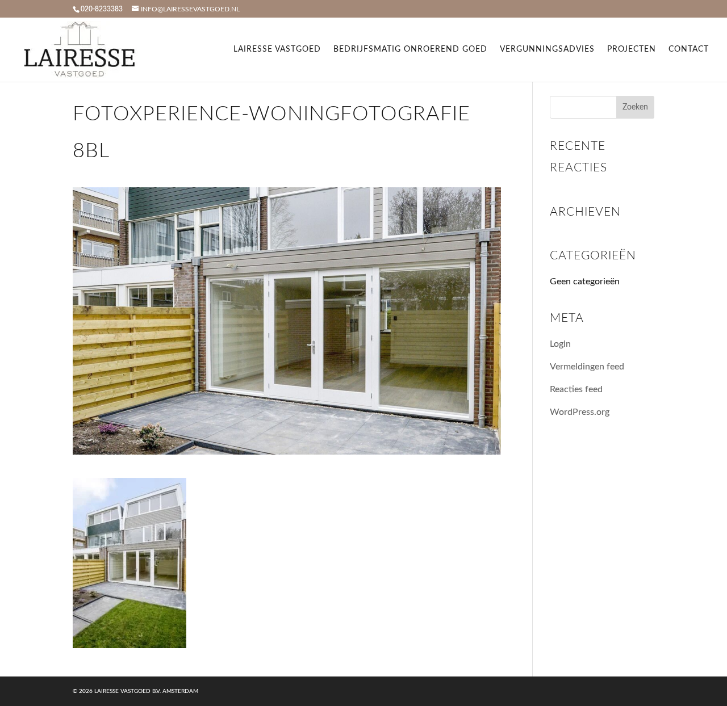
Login (560, 343)
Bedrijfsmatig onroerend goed (410, 49)
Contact (688, 49)
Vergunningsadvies (547, 49)
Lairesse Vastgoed (277, 49)
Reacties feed (576, 389)
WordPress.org (579, 412)
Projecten (631, 49)
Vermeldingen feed (587, 366)
